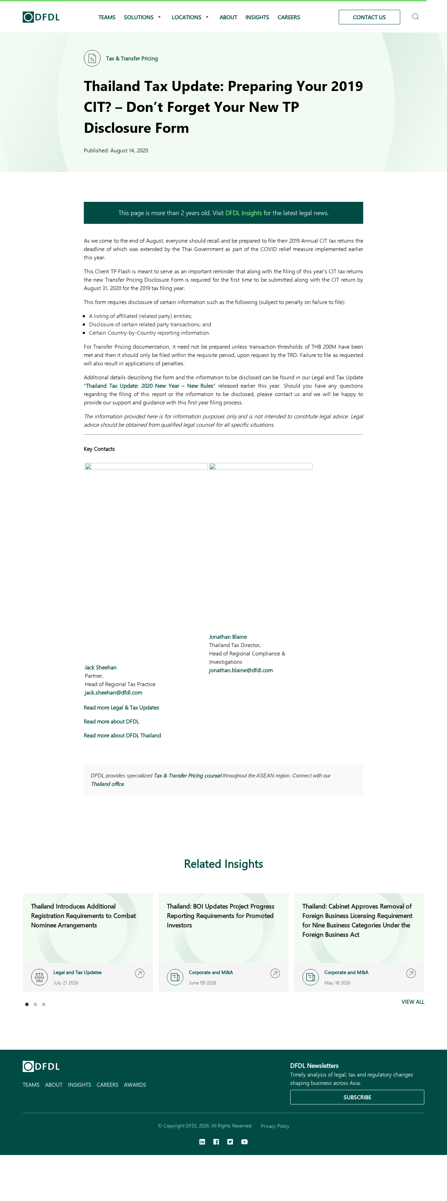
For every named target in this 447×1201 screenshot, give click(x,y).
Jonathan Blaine (228, 636)
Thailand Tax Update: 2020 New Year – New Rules (149, 385)
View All (413, 1001)
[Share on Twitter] (116, 829)
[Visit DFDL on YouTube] (244, 1142)
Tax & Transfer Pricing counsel (187, 775)
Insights (257, 17)
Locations (186, 17)
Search (416, 13)
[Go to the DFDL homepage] (41, 17)
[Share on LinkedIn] (88, 829)
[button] (27, 1004)
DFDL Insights (244, 212)
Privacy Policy (275, 1126)
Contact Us (369, 17)
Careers (289, 17)
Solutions (139, 17)
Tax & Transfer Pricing (132, 58)
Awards (135, 1084)
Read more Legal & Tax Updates (121, 707)
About (228, 17)
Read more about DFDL (111, 721)
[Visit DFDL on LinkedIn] (202, 1142)
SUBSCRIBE (357, 1097)
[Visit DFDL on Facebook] (216, 1142)
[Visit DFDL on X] (230, 1142)
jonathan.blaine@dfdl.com (241, 670)
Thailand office (107, 783)
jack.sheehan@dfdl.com (113, 692)
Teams (107, 17)
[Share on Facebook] (102, 829)
